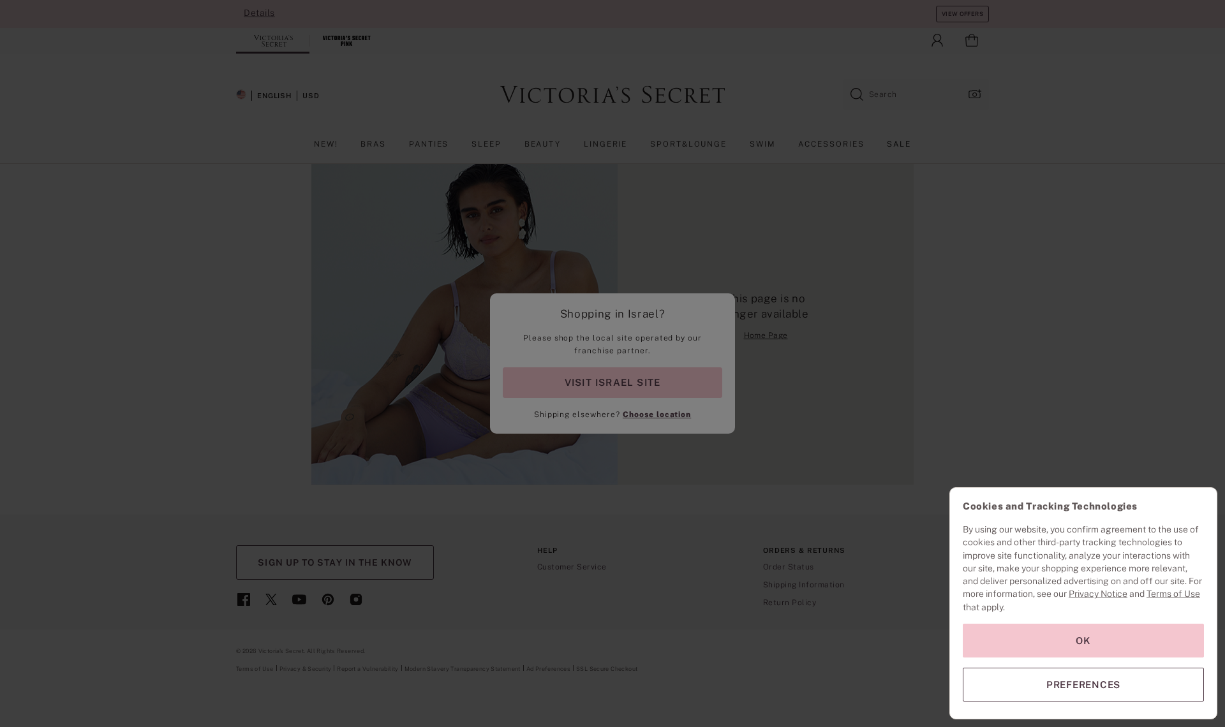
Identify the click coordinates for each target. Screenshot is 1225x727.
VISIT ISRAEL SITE (613, 382)
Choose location (657, 414)
